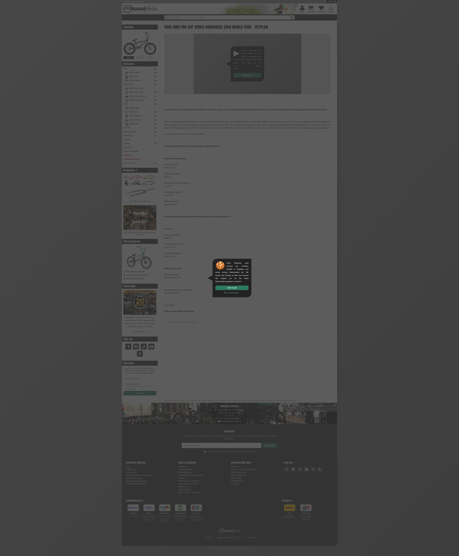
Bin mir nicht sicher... (232, 293)
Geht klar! (232, 288)
